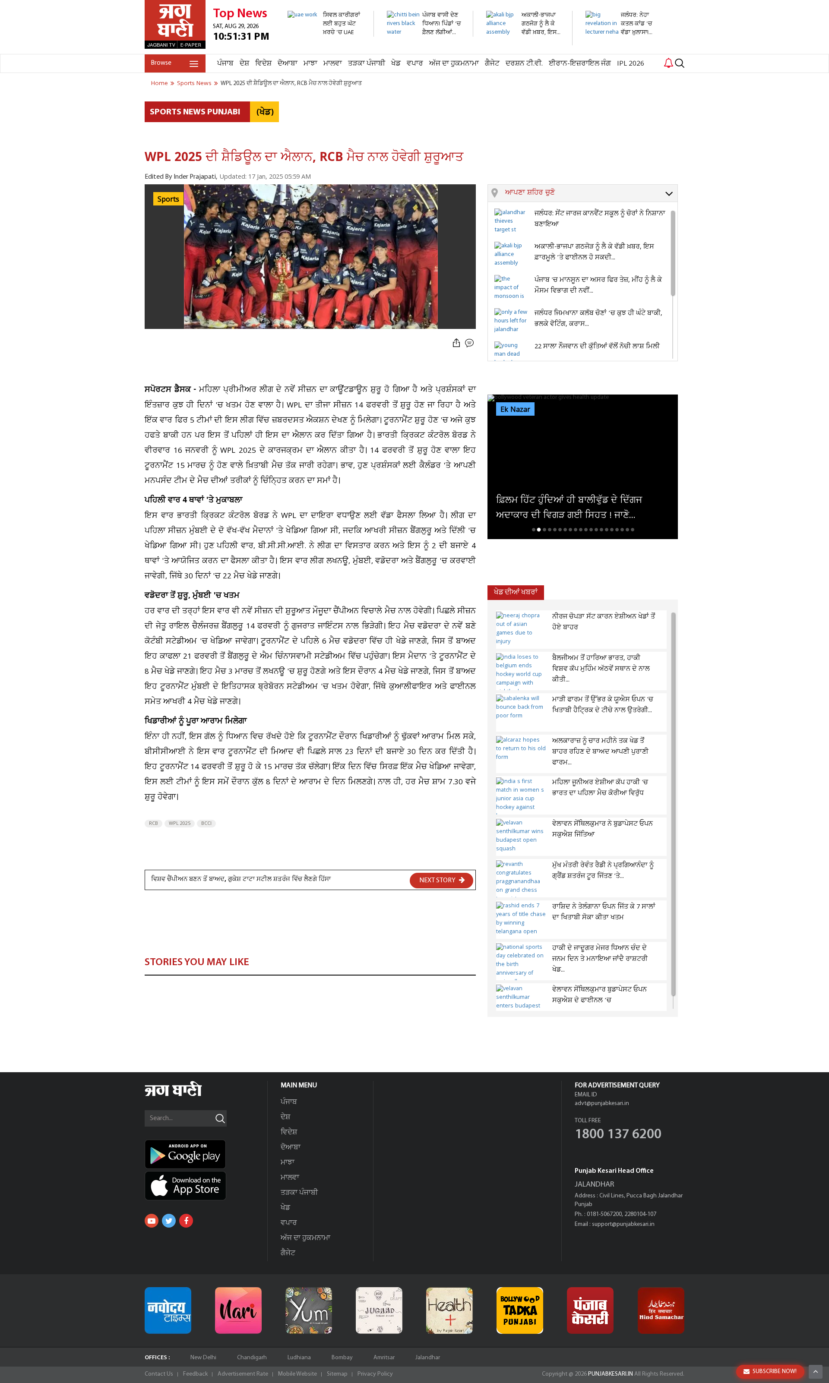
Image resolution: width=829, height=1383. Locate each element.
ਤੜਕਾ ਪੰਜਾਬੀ (366, 64)
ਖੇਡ (396, 64)
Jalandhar (427, 1358)
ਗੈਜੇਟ (492, 64)
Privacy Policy (375, 1374)
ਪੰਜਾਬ (225, 64)
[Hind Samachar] (661, 1310)
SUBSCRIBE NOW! (775, 1371)
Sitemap (337, 1374)
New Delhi (203, 1358)
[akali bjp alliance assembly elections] (524, 41)
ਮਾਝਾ (310, 64)
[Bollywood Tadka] (520, 1310)
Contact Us (159, 1374)
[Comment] (470, 343)
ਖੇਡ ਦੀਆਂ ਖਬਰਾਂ (516, 592)
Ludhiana (299, 1358)
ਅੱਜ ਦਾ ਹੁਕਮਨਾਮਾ (454, 64)
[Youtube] (151, 1221)
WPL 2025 (179, 823)
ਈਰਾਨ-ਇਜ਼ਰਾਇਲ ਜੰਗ (580, 64)
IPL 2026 (630, 64)
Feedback (195, 1374)
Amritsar (384, 1358)
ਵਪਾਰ (415, 64)
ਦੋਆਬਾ (287, 64)
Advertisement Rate (243, 1374)
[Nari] (238, 1310)
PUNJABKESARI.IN (610, 1374)
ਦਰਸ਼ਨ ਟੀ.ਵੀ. (524, 64)
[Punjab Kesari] (590, 1310)
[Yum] (308, 1310)
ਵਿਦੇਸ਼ (263, 64)
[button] (591, 193)
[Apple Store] (206, 1185)
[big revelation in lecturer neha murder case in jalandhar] (623, 49)
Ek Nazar (515, 409)
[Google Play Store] (206, 1154)
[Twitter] (169, 1221)
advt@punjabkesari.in (602, 1103)
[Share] (456, 343)
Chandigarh (252, 1358)
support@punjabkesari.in (623, 1224)
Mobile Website (297, 1374)
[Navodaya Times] (168, 1310)
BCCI (206, 823)
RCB (153, 823)
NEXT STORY (438, 880)
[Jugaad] (379, 1310)
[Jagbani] (185, 1095)
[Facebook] (186, 1221)
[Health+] (449, 1310)
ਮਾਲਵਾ (332, 64)
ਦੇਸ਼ (244, 64)
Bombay (342, 1358)
